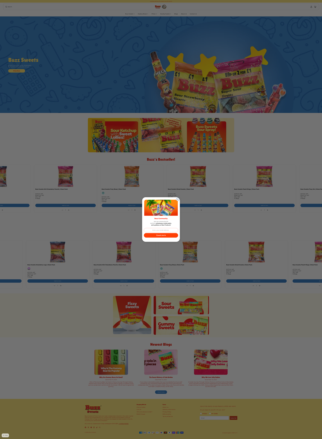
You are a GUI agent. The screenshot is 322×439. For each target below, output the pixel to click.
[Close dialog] (177, 199)
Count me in (161, 235)
